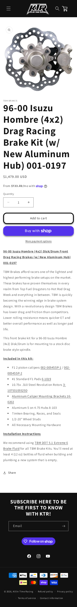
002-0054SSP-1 (51, 367)
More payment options (38, 241)
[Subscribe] (63, 526)
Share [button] (12, 472)
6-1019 (46, 379)
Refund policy (45, 591)
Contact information (51, 598)
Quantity (8, 194)
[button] (8, 8)
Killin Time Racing (23, 591)
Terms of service (27, 598)
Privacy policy (65, 591)
